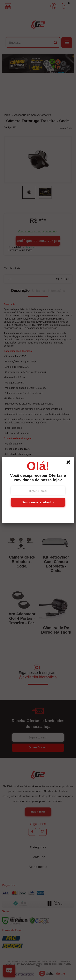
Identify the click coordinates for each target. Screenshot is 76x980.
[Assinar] (38, 502)
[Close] (69, 462)
